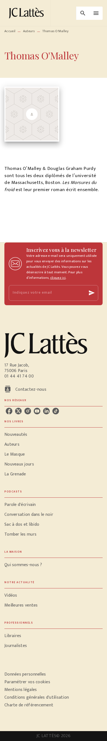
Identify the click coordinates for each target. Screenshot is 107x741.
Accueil (9, 31)
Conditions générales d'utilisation (36, 697)
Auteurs (29, 31)
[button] (53, 435)
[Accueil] (27, 13)
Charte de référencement (28, 705)
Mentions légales (20, 689)
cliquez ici (58, 277)
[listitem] (9, 411)
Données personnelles (25, 674)
